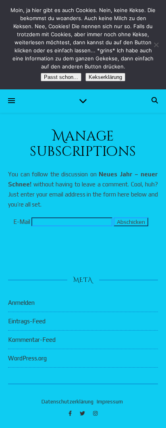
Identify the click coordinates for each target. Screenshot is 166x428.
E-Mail (21, 221)
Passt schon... (61, 77)
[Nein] (156, 45)
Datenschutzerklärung (67, 402)
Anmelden (21, 302)
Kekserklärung (105, 77)
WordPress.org (27, 358)
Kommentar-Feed (32, 339)
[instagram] (95, 414)
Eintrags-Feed (27, 321)
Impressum (110, 402)
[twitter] (83, 414)
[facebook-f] (70, 414)
